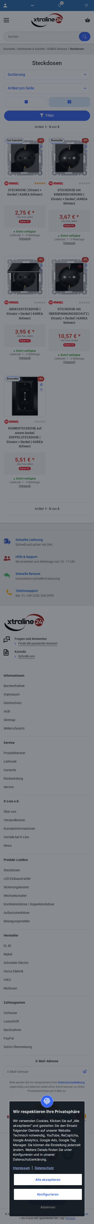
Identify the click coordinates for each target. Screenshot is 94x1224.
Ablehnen (47, 1207)
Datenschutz (44, 1168)
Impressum (21, 1168)
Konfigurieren (48, 1194)
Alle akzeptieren (47, 1179)
